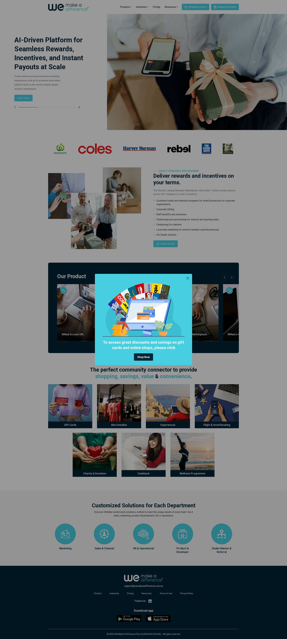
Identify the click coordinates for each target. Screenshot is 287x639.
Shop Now (143, 357)
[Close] (188, 278)
